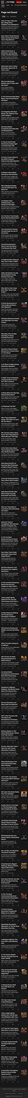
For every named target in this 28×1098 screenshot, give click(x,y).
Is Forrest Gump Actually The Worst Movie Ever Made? (9, 1043)
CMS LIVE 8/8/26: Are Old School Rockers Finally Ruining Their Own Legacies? (9, 275)
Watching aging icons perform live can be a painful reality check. (10, 1033)
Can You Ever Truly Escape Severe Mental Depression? (10, 217)
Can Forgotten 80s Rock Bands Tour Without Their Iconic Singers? (9, 113)
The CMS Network (11, 30)
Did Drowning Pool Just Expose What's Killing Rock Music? (10, 837)
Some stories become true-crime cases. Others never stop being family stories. (10, 72)
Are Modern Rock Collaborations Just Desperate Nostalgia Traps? (8, 203)
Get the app (20, 1093)
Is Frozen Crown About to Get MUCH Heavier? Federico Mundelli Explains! (10, 159)
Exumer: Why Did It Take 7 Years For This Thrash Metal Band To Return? (9, 748)
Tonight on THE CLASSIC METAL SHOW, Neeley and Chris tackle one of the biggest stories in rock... (9, 1019)
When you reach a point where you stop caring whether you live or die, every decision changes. (10, 634)
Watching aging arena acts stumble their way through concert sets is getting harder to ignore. (9, 558)
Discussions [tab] (13, 16)
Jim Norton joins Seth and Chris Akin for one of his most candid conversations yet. (9, 827)
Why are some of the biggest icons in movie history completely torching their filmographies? (10, 604)
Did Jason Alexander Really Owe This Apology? (10, 793)
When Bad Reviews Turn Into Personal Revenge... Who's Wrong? (9, 763)
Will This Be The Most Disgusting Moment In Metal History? (8, 658)
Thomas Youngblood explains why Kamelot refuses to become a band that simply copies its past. (9, 528)
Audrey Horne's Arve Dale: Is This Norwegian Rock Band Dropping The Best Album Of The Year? (9, 807)
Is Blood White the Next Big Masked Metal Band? (10, 394)
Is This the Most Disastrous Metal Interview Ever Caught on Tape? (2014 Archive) (10, 584)
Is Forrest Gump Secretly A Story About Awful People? (10, 479)
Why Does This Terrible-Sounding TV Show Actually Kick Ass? (9, 335)
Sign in (24, 2)
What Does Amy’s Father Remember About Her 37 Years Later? (9, 68)
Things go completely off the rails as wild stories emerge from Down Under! (10, 1077)
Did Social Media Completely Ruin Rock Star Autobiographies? (10, 128)
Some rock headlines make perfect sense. (8, 870)
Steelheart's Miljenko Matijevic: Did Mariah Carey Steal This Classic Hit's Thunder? (10, 689)
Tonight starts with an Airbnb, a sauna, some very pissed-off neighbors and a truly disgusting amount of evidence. (10, 355)
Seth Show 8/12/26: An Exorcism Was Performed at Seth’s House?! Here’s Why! (9, 465)
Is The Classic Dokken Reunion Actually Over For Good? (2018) (9, 956)
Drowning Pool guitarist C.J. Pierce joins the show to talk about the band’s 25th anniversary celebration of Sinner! (10, 842)
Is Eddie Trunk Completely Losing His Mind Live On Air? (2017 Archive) (9, 379)
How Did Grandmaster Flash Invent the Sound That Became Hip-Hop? (8, 246)
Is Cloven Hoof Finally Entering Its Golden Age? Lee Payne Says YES (9, 144)
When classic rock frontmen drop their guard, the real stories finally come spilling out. (10, 961)
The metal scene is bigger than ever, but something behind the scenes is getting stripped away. (9, 177)
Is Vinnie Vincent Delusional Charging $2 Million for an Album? (9, 911)
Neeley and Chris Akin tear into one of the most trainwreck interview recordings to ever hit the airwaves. (9, 589)
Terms (19, 1089)
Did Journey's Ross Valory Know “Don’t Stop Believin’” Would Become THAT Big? (10, 434)
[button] (2, 5)
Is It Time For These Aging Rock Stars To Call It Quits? (10, 1029)
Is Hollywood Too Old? (8, 406)
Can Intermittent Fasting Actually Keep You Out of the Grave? (9, 231)
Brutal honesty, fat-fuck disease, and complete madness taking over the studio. (9, 235)
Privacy (15, 1089)
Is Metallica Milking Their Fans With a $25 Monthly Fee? (9, 941)
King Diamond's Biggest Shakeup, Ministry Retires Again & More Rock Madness (9, 866)
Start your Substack (10, 1093)
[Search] (25, 16)
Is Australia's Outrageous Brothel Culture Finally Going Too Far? (9, 1072)
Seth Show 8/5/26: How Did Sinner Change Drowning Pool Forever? (10, 881)
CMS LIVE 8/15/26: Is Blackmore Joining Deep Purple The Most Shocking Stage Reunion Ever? (9, 53)
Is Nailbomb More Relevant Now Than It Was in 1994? (10, 260)
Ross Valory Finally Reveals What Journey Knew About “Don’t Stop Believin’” (10, 38)
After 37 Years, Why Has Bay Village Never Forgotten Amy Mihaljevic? (10, 22)
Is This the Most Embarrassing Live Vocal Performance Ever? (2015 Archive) (9, 539)
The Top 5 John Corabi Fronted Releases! (8, 1001)
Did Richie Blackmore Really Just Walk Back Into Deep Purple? (10, 320)
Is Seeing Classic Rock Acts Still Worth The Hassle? (8, 986)
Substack (8, 1096)
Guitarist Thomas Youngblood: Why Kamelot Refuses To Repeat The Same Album (10, 524)
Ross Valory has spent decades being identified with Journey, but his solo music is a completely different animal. (10, 42)
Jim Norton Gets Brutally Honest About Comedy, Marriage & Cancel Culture (10, 822)
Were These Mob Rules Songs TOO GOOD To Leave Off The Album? (10, 419)
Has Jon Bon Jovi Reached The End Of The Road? (9, 851)
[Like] (2, 32)
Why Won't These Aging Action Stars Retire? (9, 1058)
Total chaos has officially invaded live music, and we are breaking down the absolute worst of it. (10, 663)
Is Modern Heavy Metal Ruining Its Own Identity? (9, 173)
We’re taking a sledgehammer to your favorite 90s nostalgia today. (10, 483)
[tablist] (9, 16)
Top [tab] (8, 16)
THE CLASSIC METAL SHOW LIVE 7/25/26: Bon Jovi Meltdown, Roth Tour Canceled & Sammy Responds (9, 1015)
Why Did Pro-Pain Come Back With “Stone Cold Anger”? (9, 290)
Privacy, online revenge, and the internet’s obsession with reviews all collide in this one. (10, 768)
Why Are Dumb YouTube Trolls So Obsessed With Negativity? (9, 971)
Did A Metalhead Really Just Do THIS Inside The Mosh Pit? (9, 187)
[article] (14, 26)
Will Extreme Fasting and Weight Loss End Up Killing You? (10, 630)
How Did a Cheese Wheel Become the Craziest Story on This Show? (10, 351)
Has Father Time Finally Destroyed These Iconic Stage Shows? (9, 554)
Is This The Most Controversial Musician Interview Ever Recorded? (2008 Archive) (9, 896)
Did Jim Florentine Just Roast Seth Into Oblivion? (9, 703)
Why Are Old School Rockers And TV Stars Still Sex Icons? (9, 83)
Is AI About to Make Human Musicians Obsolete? (10, 365)
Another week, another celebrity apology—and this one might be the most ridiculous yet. (10, 796)
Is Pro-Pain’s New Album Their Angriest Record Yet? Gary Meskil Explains (10, 450)
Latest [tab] (3, 16)
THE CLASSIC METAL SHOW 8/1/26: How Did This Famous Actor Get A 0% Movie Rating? (9, 599)
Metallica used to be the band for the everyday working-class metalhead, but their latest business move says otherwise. (10, 946)
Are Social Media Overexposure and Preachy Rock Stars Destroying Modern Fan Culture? (10, 674)
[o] (24, 22)
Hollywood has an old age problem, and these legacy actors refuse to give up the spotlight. (10, 1061)
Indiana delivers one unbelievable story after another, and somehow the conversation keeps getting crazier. (10, 648)
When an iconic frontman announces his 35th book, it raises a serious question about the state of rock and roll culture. (10, 133)
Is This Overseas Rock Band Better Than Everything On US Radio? (10, 98)
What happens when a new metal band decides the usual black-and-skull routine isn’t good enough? (10, 397)
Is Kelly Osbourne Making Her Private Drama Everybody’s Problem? (9, 614)
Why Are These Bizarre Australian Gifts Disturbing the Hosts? (10, 509)
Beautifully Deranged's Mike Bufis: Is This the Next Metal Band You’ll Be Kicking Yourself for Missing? (10, 926)
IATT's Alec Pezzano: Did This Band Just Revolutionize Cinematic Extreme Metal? (9, 718)
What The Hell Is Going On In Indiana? (9, 644)
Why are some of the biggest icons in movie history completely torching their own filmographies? (10, 409)
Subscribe (19, 2)
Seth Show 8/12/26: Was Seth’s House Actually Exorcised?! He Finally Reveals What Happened (9, 493)
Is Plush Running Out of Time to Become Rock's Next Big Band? (9, 305)
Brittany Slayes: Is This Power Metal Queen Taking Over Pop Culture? (10, 733)
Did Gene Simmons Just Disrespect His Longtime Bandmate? (9, 569)
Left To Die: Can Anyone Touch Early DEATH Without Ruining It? (10, 778)
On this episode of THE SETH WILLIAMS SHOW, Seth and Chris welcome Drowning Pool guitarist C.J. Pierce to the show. (10, 885)
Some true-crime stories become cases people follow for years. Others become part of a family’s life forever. (10, 27)
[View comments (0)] (8, 32)
